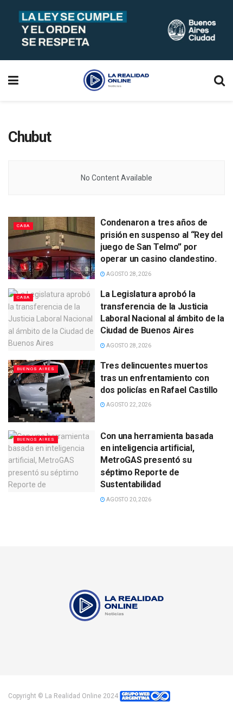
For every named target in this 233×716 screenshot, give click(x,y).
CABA (23, 225)
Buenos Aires (36, 368)
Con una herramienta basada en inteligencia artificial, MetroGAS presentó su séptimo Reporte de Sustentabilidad (156, 460)
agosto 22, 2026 (128, 405)
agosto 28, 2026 (128, 274)
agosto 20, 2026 (128, 499)
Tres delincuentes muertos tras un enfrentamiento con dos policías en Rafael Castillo (159, 377)
